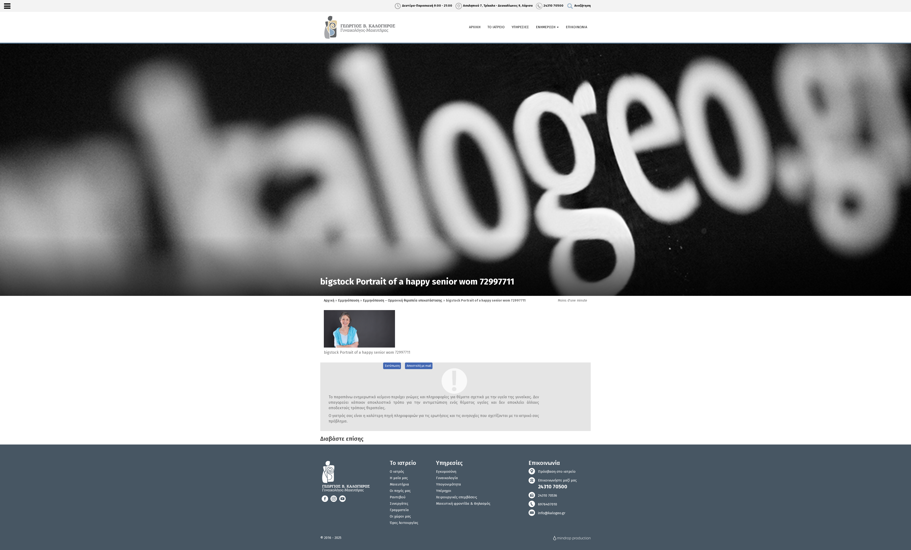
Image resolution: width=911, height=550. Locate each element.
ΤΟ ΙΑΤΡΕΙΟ (496, 27)
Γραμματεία (399, 510)
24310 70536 (547, 495)
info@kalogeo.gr (551, 513)
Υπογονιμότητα (448, 484)
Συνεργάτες (399, 503)
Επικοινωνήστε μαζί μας (557, 484)
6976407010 (547, 504)
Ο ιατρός (397, 471)
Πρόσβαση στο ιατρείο (557, 471)
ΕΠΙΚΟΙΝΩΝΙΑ (576, 27)
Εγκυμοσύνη (446, 471)
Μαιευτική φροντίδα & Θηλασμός (463, 503)
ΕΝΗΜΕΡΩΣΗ (546, 27)
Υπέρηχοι (443, 491)
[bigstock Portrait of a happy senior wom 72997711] (359, 328)
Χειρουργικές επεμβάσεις (456, 497)
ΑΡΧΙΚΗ (474, 27)
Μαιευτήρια (399, 484)
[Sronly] (7, 6)
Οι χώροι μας (400, 516)
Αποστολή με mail (419, 365)
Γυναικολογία (447, 478)
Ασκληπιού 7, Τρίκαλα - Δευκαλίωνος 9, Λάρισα (498, 5)
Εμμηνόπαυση (348, 300)
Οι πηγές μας (400, 491)
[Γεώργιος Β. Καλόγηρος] (360, 27)
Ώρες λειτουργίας (404, 523)
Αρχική (329, 300)
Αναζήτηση (582, 5)
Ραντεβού (397, 497)
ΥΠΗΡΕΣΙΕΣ (520, 27)
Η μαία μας (399, 478)
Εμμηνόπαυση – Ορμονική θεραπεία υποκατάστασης (402, 300)
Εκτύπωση (392, 365)
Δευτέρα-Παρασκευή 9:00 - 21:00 (427, 5)
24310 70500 (553, 5)
